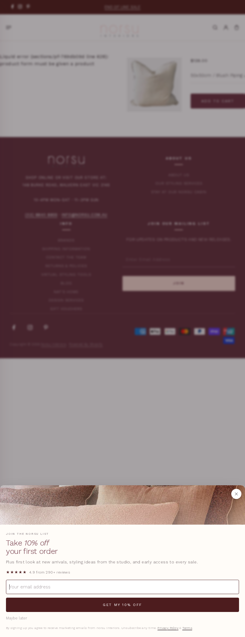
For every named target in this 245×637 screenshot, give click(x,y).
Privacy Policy (167, 628)
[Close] (236, 494)
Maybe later (16, 618)
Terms (187, 628)
